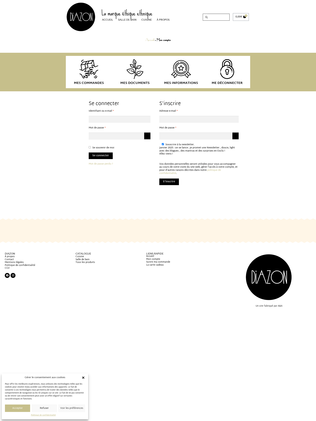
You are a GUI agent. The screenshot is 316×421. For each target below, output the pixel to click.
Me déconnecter (227, 83)
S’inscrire (169, 181)
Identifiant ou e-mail (108, 111)
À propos (163, 20)
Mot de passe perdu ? (101, 164)
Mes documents (135, 83)
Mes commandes (89, 83)
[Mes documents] (135, 69)
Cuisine (146, 20)
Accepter (17, 408)
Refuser (44, 408)
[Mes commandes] (89, 69)
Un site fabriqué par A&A (269, 306)
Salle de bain (127, 20)
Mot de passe (103, 128)
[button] (83, 377)
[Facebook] (7, 275)
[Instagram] (13, 275)
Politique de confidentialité (43, 415)
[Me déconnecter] (227, 69)
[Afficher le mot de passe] (147, 136)
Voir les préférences (71, 408)
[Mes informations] (181, 69)
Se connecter (100, 155)
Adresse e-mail (174, 111)
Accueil (107, 20)
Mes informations (181, 83)
